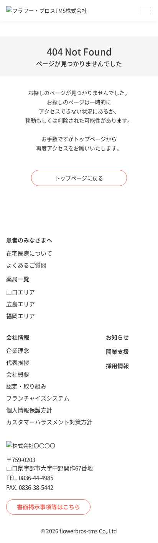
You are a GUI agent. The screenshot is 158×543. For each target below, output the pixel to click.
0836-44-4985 (36, 477)
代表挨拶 (17, 362)
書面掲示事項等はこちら (48, 507)
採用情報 (117, 366)
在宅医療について (29, 253)
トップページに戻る (79, 178)
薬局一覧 (17, 279)
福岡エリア (20, 316)
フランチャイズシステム (37, 398)
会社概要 (17, 374)
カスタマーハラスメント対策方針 (49, 422)
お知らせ (117, 337)
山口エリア (20, 292)
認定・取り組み (26, 386)
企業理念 (17, 350)
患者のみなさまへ (29, 240)
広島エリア (20, 304)
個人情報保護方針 (29, 410)
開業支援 (117, 351)
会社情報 (17, 337)
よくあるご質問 (26, 265)
